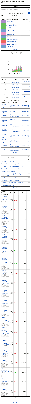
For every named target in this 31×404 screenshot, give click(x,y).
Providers (12, 402)
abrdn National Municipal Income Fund (12, 166)
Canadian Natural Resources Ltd (11, 33)
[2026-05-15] (25, 106)
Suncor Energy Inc (11, 44)
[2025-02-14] (25, 141)
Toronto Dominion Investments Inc (10, 169)
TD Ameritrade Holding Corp (5, 360)
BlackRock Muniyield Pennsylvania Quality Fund (5, 301)
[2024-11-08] (25, 145)
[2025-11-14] (25, 130)
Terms (2, 402)
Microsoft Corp (10, 30)
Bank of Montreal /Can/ (3, 141)
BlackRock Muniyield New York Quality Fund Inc (4, 237)
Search (16, 6)
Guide (25, 402)
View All (15, 49)
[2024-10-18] (25, 149)
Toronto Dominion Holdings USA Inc (11, 164)
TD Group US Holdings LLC (9, 171)
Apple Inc (9, 36)
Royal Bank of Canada (12, 28)
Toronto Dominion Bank (4, 106)
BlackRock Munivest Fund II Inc (10, 180)
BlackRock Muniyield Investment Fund (4, 352)
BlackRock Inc (5, 115)
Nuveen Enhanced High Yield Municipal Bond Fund (4, 248)
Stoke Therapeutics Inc (15, 130)
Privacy (7, 402)
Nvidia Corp (9, 21)
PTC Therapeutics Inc (15, 125)
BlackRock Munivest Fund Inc (9, 177)
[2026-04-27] (25, 115)
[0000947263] (15, 82)
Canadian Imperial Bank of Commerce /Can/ (13, 24)
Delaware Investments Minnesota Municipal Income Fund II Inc (5, 342)
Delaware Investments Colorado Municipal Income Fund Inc (5, 331)
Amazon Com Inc (11, 41)
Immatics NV (13, 111)
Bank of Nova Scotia (11, 39)
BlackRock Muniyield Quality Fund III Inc (12, 182)
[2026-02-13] (25, 120)
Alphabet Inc (9, 46)
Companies (19, 402)
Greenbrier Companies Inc (14, 120)
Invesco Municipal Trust (7, 185)
